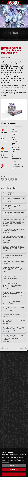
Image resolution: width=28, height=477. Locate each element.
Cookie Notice (5, 462)
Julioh (13, 151)
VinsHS (13, 143)
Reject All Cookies (14, 469)
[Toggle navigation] (26, 2)
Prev (5, 348)
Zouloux (14, 139)
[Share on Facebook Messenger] (12, 179)
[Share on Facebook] (2, 179)
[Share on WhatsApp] (9, 179)
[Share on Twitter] (6, 179)
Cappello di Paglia (16, 158)
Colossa (14, 161)
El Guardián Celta (16, 164)
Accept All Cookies (14, 474)
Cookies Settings (14, 465)
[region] (14, 462)
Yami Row (14, 141)
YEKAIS (13, 144)
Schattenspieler (16, 149)
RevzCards (14, 131)
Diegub (13, 154)
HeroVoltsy (15, 133)
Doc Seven (14, 137)
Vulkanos (14, 168)
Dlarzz (13, 156)
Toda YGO (14, 159)
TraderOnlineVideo (16, 148)
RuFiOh (13, 129)
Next (22, 348)
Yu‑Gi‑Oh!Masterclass (17, 166)
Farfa (13, 134)
